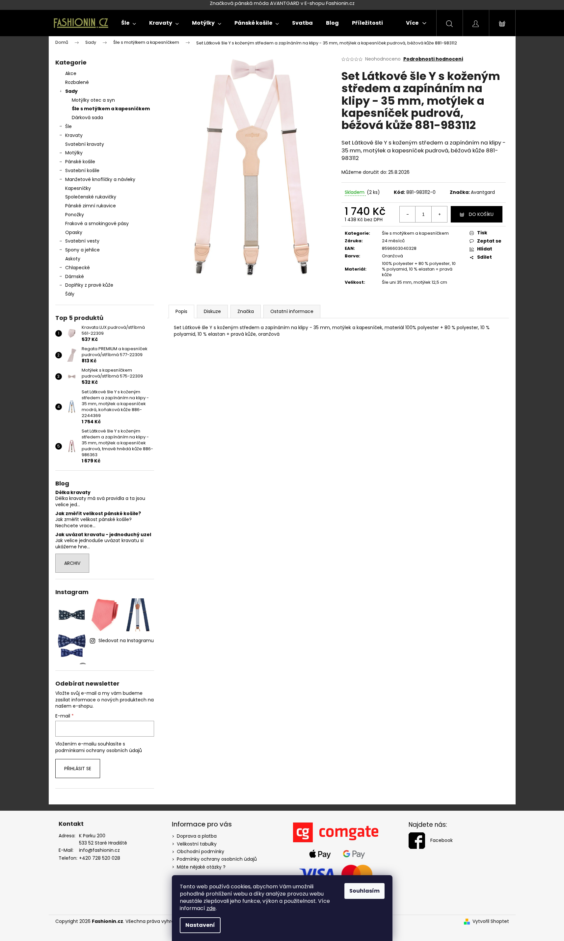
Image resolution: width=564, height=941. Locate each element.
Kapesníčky (78, 188)
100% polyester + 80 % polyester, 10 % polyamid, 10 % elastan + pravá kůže (419, 269)
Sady (71, 91)
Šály (69, 294)
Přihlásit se (77, 768)
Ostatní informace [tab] (291, 311)
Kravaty (74, 135)
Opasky (73, 232)
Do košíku (481, 214)
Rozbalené (77, 82)
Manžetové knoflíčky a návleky (100, 179)
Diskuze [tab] (212, 311)
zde (211, 908)
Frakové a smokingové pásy (97, 223)
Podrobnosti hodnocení (433, 59)
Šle (68, 126)
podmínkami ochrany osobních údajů (98, 750)
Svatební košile (82, 170)
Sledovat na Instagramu (126, 640)
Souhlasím (364, 891)
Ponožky (74, 214)
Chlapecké (77, 267)
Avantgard (483, 192)
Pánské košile (80, 161)
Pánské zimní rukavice (90, 205)
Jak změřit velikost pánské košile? (98, 513)
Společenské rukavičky (90, 197)
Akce (70, 73)
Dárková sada (87, 117)
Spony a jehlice (82, 250)
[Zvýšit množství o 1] (439, 214)
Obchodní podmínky (200, 851)
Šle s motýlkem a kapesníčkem (111, 108)
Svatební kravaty (84, 144)
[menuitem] (129, 23)
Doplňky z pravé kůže (89, 285)
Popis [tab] (181, 311)
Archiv (72, 563)
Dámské (74, 276)
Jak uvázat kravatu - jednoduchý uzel (103, 534)
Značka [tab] (245, 311)
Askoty (72, 258)
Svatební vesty (82, 241)
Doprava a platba (197, 836)
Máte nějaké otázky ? (201, 867)
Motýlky (74, 152)
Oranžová (392, 256)
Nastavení (200, 925)
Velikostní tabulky (197, 844)
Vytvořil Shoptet (490, 921)
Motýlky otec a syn (93, 100)
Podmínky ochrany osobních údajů (217, 859)
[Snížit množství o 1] (408, 214)
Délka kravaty (73, 492)
